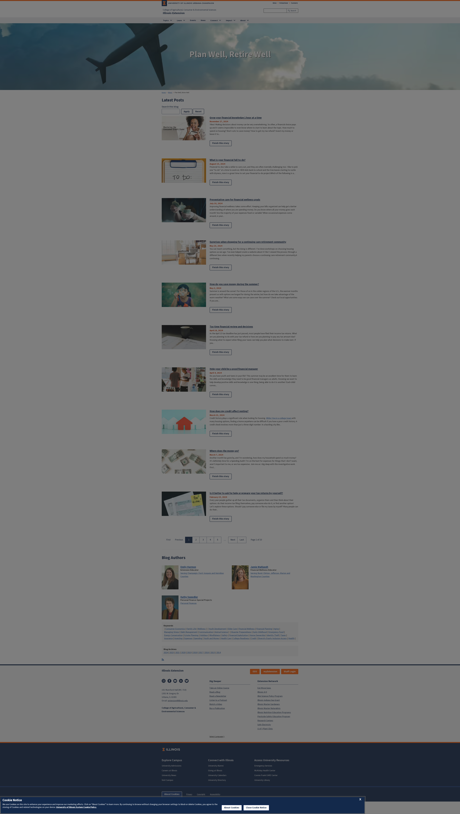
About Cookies (231, 807)
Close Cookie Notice (256, 807)
